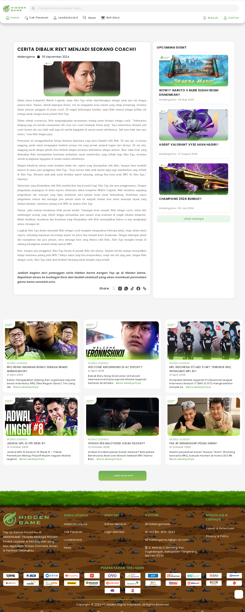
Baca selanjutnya (25, 387)
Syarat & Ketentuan (220, 528)
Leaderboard (67, 17)
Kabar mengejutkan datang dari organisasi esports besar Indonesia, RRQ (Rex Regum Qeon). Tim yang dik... (41, 383)
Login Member (115, 532)
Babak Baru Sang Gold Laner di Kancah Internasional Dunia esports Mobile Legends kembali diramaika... (117, 379)
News (91, 18)
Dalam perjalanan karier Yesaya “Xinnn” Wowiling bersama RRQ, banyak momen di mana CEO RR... (202, 453)
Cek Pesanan (38, 17)
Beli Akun (112, 17)
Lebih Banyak (122, 475)
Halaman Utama (75, 524)
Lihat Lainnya (194, 219)
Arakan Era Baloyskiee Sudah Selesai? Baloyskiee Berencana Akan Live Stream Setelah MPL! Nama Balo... (121, 455)
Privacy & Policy (217, 536)
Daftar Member (116, 524)
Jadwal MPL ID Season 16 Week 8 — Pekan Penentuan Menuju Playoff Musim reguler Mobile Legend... (39, 455)
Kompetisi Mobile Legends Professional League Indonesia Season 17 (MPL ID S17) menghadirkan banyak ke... (201, 383)
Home (14, 17)
